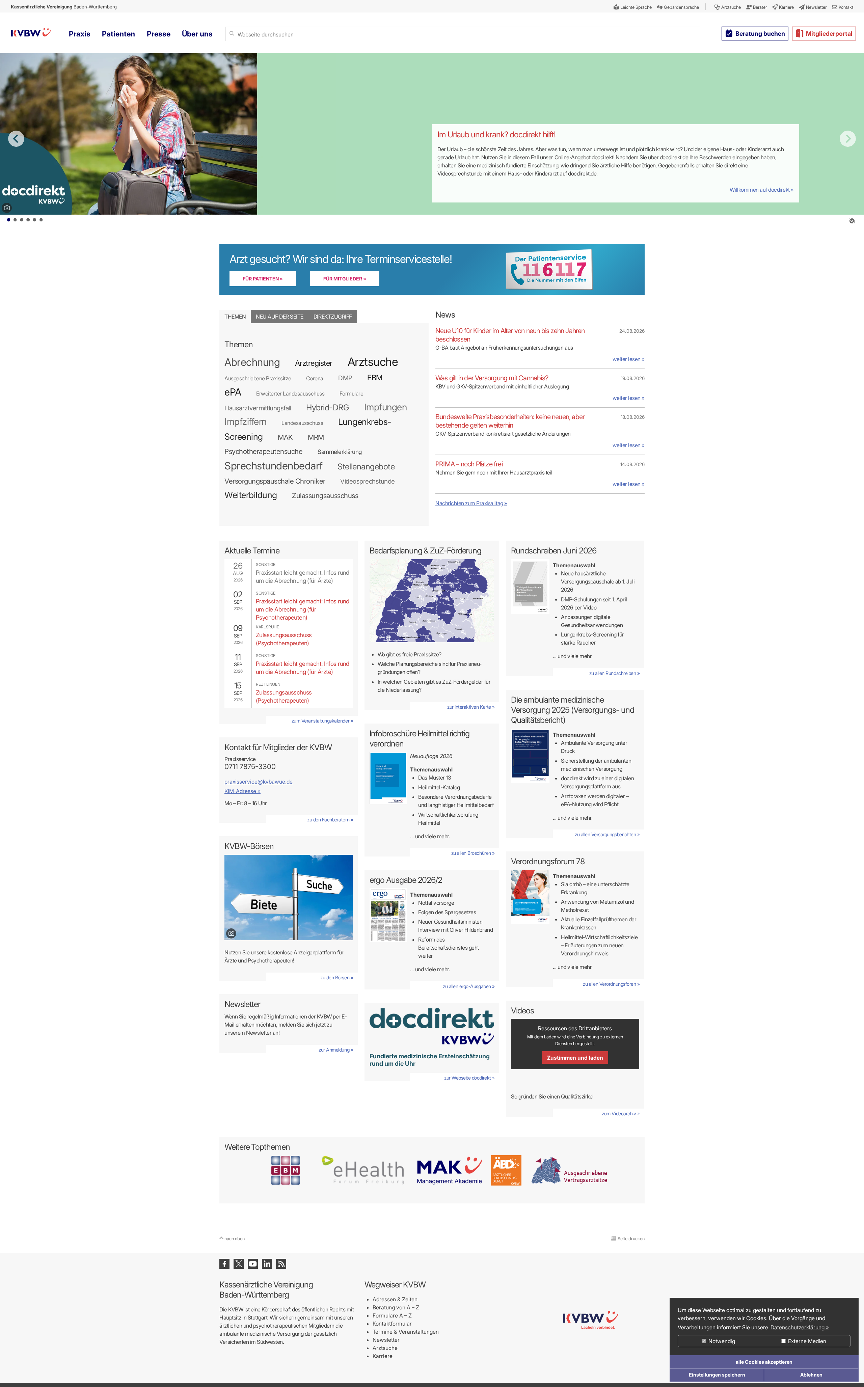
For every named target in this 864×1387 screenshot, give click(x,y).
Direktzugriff (333, 316)
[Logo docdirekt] (432, 1026)
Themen (235, 316)
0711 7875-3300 (250, 766)
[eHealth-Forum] (363, 1170)
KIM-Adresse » (242, 791)
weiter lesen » (629, 359)
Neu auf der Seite (279, 316)
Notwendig (721, 1341)
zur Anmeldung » (336, 1050)
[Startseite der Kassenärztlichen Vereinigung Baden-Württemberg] (31, 33)
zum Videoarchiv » (621, 1113)
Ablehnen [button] (811, 1375)
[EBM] (285, 1170)
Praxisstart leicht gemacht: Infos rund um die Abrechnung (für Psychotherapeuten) (302, 609)
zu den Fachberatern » (330, 819)
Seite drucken (631, 1238)
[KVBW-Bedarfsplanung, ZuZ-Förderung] (432, 600)
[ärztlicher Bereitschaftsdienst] (506, 1170)
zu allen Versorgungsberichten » (607, 834)
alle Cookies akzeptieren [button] (764, 1362)
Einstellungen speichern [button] (717, 1375)
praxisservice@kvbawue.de (258, 781)
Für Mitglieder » (344, 278)
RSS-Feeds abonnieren (281, 1264)
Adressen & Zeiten (395, 1299)
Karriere (383, 1356)
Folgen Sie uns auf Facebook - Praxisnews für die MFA (224, 1264)
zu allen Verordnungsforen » (611, 984)
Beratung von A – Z (396, 1307)
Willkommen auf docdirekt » (762, 189)
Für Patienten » (263, 278)
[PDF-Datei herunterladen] (388, 802)
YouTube (253, 1264)
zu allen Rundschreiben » (614, 673)
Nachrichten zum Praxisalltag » (471, 503)
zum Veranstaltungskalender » (322, 721)
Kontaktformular (392, 1323)
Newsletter (386, 1339)
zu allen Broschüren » (473, 853)
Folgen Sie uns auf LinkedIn (267, 1264)
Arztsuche (385, 1347)
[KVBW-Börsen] (288, 897)
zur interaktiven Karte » (470, 707)
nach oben (234, 1238)
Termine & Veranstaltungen (406, 1331)
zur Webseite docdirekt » (469, 1078)
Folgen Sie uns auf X (239, 1264)
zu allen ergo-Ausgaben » (468, 986)
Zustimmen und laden (575, 1057)
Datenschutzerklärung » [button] (800, 1327)
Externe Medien (806, 1341)
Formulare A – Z (392, 1315)
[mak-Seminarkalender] (448, 1170)
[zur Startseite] (591, 1356)
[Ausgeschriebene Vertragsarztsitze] (569, 1170)
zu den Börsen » (336, 977)
